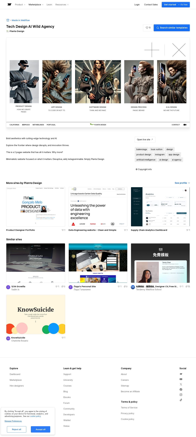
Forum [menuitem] (66, 403)
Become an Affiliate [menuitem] (130, 391)
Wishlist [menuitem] (67, 420)
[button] (20, 4)
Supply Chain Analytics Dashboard (149, 230)
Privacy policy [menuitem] (127, 413)
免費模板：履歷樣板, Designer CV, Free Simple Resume (157, 286)
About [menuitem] (124, 374)
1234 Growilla (18, 286)
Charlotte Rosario (19, 341)
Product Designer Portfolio (20, 230)
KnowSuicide (18, 338)
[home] (9, 4)
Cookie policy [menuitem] (127, 419)
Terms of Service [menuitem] (129, 407)
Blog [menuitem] (65, 391)
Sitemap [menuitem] (125, 386)
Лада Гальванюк (82, 289)
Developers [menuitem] (69, 414)
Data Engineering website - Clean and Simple (92, 230)
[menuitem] (180, 374)
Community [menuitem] (69, 409)
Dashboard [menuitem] (15, 374)
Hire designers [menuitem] (17, 386)
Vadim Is (15, 289)
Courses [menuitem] (67, 386)
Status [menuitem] (66, 426)
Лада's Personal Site (85, 286)
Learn (49, 4)
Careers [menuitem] (125, 380)
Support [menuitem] (67, 374)
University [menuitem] (68, 380)
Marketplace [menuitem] (16, 380)
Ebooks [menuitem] (67, 397)
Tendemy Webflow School (148, 289)
